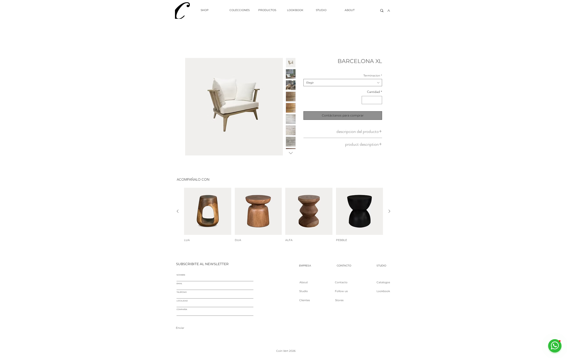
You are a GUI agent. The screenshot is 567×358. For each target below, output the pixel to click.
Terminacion (372, 75)
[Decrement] (365, 100)
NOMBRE (181, 275)
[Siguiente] (389, 211)
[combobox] (342, 82)
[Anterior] (177, 211)
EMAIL (179, 283)
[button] (240, 10)
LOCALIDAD (182, 301)
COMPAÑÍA (182, 309)
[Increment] (378, 100)
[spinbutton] (372, 100)
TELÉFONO (182, 292)
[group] (283, 215)
